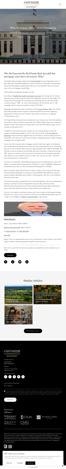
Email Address (8, 385)
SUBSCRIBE (10, 255)
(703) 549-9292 (7, 361)
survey (27, 96)
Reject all (9, 463)
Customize (20, 463)
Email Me (7, 235)
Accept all (30, 463)
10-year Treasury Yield (45, 109)
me (7, 197)
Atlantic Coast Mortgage (29, 197)
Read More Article (33, 331)
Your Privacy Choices (33, 467)
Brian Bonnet (9, 219)
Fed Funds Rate (36, 81)
